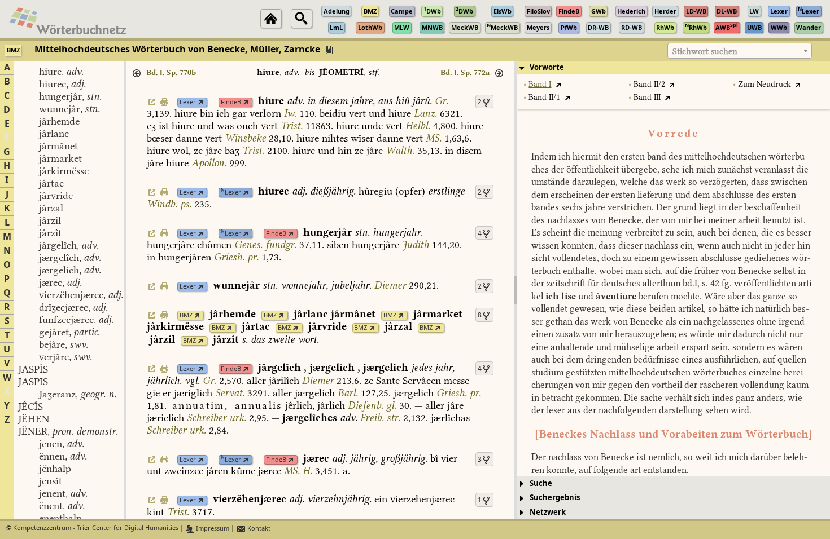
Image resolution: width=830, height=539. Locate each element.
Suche (541, 483)
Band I (539, 84)
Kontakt (258, 528)
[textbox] (739, 51)
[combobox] (739, 51)
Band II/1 (544, 97)
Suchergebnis (555, 497)
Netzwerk (548, 512)
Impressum (211, 528)
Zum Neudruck (764, 84)
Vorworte (547, 67)
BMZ (186, 315)
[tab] (673, 67)
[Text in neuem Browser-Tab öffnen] (558, 84)
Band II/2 (649, 84)
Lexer (188, 102)
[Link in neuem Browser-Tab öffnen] (201, 102)
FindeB (231, 102)
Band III (647, 97)
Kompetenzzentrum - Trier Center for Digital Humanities (95, 528)
